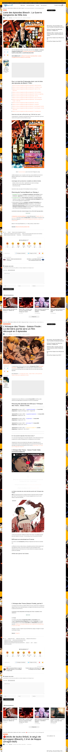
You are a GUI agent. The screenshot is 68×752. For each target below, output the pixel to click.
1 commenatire (29, 744)
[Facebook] (4, 52)
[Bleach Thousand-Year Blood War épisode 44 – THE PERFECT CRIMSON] (42, 302)
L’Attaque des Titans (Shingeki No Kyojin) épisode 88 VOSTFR (14, 642)
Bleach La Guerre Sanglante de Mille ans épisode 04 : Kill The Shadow (27, 92)
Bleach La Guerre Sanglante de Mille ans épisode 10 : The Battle (26, 104)
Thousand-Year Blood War (29, 51)
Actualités (5, 734)
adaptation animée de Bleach (19, 216)
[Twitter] (7, 52)
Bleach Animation (20, 226)
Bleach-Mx (26, 226)
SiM (31, 642)
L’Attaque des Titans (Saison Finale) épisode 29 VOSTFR (13, 641)
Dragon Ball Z (24, 744)
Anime (18, 744)
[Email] (7, 55)
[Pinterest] (4, 55)
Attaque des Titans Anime (20, 638)
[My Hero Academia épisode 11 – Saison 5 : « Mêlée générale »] (6, 379)
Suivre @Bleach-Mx (51, 736)
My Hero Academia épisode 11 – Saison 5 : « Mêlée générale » (6, 385)
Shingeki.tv (17, 633)
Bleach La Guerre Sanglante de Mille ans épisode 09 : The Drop (25, 102)
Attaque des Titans (11, 638)
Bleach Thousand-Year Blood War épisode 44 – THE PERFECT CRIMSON (42, 310)
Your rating (5, 270)
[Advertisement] (28, 70)
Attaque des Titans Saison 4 (31, 638)
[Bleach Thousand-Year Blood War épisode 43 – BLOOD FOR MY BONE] (58, 302)
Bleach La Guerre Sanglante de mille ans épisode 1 (12, 233)
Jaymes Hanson (22, 171)
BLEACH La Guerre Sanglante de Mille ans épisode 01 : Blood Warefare (27, 85)
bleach (9, 232)
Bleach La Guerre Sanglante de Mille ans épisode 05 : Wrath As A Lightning (28, 94)
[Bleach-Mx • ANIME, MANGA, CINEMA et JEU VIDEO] (8, 5)
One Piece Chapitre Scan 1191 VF (54, 41)
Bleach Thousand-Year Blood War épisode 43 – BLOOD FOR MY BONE (58, 310)
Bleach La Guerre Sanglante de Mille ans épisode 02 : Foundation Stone (27, 87)
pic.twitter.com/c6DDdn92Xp (34, 484)
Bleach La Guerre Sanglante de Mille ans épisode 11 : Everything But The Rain (28, 106)
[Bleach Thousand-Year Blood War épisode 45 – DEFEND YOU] (10, 302)
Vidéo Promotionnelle (7, 644)
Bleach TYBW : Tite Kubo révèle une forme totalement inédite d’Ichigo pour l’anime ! (55, 34)
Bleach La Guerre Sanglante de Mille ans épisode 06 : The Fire (25, 95)
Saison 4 (27, 642)
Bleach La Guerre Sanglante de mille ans (18, 232)
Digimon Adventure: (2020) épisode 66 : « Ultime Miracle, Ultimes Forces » (6, 70)
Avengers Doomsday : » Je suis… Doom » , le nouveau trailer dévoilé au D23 (57, 721)
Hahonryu (10, 744)
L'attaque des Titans (7, 640)
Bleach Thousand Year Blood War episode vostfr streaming (32, 233)
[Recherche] (64, 5)
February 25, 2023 (34, 488)
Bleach (5, 306)
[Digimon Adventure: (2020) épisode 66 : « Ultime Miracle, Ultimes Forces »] (6, 63)
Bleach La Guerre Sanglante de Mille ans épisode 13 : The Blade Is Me (27, 111)
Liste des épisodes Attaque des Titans (19, 640)
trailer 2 (35, 642)
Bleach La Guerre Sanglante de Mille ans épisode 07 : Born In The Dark (27, 97)
